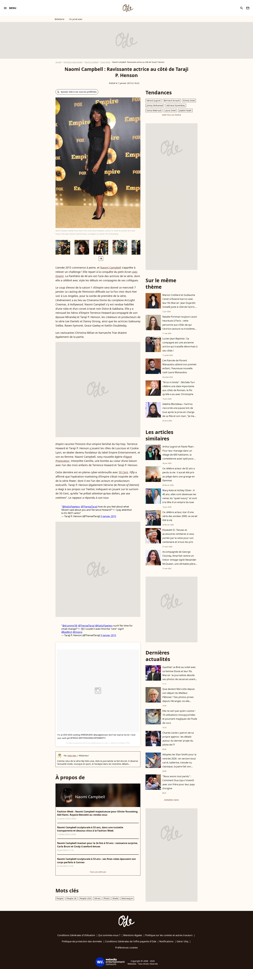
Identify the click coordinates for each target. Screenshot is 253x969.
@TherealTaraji (89, 506)
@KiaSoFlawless (71, 506)
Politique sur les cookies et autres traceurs (169, 935)
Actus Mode (105, 62)
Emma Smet (189, 100)
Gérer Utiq (182, 941)
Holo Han (71, 755)
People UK (71, 898)
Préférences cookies (126, 947)
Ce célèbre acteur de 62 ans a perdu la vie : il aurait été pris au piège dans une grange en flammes (178, 474)
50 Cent (123, 472)
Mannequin (127, 898)
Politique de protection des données (82, 941)
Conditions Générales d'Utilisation (76, 935)
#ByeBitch (66, 632)
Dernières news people (73, 62)
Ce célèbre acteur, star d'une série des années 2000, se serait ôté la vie (179, 516)
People (60, 898)
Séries (97, 898)
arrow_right (101, 258)
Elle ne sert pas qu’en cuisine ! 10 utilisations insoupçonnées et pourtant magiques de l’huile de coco (179, 717)
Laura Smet (170, 110)
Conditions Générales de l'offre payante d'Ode (130, 941)
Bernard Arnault (172, 100)
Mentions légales (132, 935)
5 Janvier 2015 (108, 516)
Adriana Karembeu (175, 105)
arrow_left (95, 258)
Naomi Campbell (91, 62)
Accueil (58, 62)
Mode (115, 898)
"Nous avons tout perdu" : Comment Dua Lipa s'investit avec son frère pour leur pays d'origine (178, 782)
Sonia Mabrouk (154, 110)
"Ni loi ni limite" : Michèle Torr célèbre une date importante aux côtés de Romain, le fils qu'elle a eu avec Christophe (178, 388)
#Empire (77, 632)
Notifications (166, 941)
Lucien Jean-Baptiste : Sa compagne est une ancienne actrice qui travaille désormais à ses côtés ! (180, 344)
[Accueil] (128, 8)
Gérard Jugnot (153, 100)
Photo (106, 898)
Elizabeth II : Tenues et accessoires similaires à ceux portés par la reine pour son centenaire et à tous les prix (178, 536)
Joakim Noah (185, 110)
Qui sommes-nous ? (109, 935)
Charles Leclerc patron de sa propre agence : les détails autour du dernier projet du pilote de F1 (178, 738)
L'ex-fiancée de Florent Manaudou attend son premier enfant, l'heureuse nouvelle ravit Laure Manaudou (179, 366)
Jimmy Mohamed (155, 105)
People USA (85, 898)
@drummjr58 (69, 625)
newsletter (247, 8)
